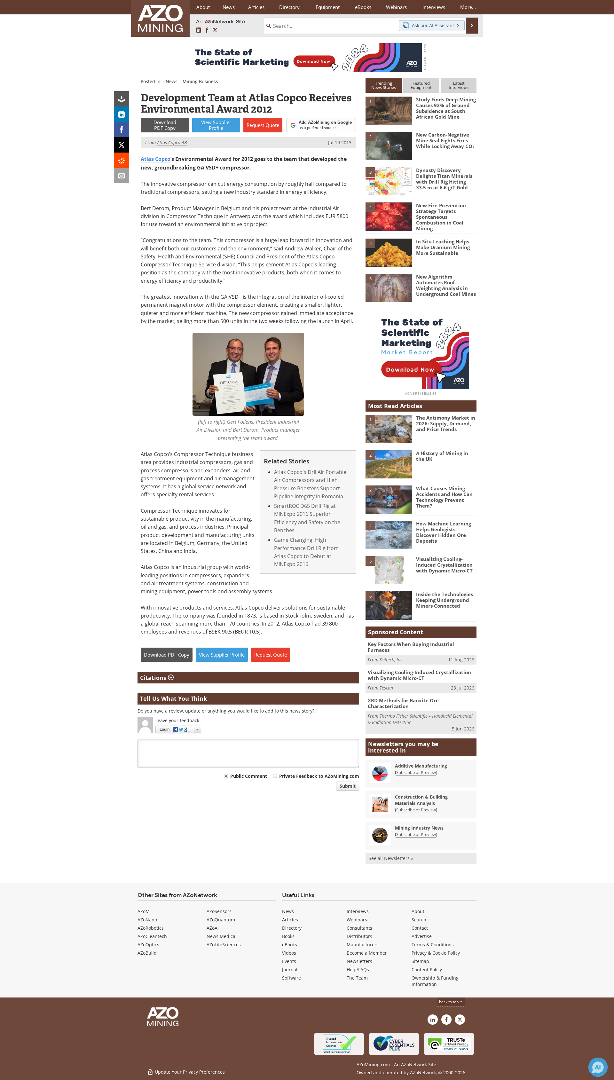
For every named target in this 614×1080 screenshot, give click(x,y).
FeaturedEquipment (421, 85)
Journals (291, 969)
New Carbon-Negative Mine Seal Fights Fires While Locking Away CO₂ (445, 140)
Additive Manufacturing (421, 766)
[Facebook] (121, 129)
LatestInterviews (458, 85)
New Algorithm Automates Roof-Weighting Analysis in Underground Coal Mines (446, 285)
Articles (290, 920)
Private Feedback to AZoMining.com (319, 776)
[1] (389, 110)
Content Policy (427, 969)
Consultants (359, 928)
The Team (357, 978)
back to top (449, 1001)
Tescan (386, 688)
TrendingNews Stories (383, 85)
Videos (289, 953)
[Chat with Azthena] (598, 1067)
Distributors (359, 936)
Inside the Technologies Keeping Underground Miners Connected (444, 600)
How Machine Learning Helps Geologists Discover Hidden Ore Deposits (443, 532)
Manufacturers (363, 945)
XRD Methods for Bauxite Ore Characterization (403, 703)
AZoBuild (147, 953)
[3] (389, 181)
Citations (154, 678)
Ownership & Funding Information (435, 981)
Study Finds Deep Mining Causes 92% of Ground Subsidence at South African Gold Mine (446, 108)
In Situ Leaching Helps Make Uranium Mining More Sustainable (443, 247)
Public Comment (248, 776)
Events (289, 961)
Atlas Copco (155, 158)
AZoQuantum (221, 920)
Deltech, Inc (391, 660)
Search (419, 920)
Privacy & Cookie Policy (436, 953)
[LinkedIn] (121, 114)
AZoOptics (148, 945)
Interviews (358, 911)
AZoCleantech (152, 936)
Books (288, 936)
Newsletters (359, 961)
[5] (389, 252)
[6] (389, 287)
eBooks (289, 945)
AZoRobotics (151, 928)
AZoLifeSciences (224, 945)
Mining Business (200, 81)
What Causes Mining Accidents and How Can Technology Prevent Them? (444, 497)
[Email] (121, 175)
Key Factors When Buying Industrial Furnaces (411, 647)
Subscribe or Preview (416, 772)
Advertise (422, 936)
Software (291, 978)
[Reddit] (121, 160)
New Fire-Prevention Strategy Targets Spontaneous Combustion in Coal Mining (441, 217)
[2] (389, 145)
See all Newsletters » (391, 858)
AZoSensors (219, 911)
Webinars (357, 920)
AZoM (144, 911)
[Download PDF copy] (121, 98)
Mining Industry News (419, 828)
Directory (289, 7)
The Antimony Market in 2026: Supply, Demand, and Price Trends (445, 423)
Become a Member (367, 953)
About (418, 911)
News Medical (222, 936)
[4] (389, 216)
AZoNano (147, 920)
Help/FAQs (358, 969)
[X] (121, 145)
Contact (420, 928)
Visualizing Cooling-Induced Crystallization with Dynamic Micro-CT (444, 565)
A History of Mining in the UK (442, 456)
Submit (348, 786)
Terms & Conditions (433, 945)
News (171, 81)
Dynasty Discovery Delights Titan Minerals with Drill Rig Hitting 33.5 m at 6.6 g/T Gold (444, 179)
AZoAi (213, 928)
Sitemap (420, 961)
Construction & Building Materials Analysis (421, 800)
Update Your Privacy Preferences (189, 1072)
